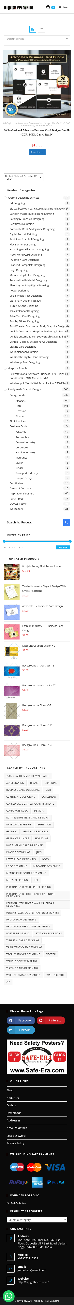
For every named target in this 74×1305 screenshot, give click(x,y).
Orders (11, 1105)
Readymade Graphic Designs (24, 389)
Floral (19, 406)
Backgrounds (17, 395)
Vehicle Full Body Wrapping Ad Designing (33, 341)
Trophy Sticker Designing (24, 321)
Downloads (14, 1113)
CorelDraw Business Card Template (30, 803)
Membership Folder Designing (27, 275)
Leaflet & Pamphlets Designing (27, 265)
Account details (17, 1128)
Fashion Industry (26, 452)
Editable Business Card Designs (27, 817)
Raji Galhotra (18, 1203)
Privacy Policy (15, 1143)
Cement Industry (26, 442)
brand (34, 783)
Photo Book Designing (21, 919)
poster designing (18, 933)
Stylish (19, 462)
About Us (13, 1098)
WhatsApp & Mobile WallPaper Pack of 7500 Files (38, 383)
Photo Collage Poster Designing (28, 926)
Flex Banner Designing (23, 244)
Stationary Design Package (25, 300)
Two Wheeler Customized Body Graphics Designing (39, 326)
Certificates (16, 483)
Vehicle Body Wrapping (21, 961)
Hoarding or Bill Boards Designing (29, 249)
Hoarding (41, 838)
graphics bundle (17, 838)
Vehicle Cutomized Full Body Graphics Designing (38, 336)
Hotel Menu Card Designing (26, 254)
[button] (57, 54)
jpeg (39, 852)
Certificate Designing (22, 224)
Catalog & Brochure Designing (27, 219)
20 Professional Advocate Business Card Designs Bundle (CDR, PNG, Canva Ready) (37, 132)
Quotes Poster (18, 503)
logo (45, 859)
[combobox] (37, 1219)
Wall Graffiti (55, 975)
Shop (10, 1090)
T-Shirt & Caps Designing (24, 306)
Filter (63, 547)
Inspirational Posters (22, 493)
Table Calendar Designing (24, 311)
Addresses (14, 1120)
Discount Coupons (20, 488)
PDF (36, 880)
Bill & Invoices (18, 421)
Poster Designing (19, 290)
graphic (11, 831)
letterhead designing (21, 859)
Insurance (21, 457)
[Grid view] (32, 29)
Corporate (22, 447)
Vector (51, 954)
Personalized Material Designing (28, 280)
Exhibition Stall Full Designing (27, 239)
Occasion (21, 411)
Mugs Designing (17, 880)
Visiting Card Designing (23, 346)
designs (39, 810)
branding (51, 783)
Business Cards (18, 426)
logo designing (16, 866)
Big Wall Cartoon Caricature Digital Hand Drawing (38, 208)
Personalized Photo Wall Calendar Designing (30, 904)
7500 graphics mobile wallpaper (27, 776)
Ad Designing (17, 203)
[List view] (41, 29)
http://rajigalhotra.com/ (33, 1282)
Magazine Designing (46, 866)
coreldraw (48, 796)
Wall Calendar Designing (24, 352)
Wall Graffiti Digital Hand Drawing (29, 357)
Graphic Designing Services (23, 197)
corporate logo (17, 810)
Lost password (16, 1136)
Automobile (22, 437)
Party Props (16, 498)
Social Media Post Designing (26, 295)
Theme (20, 416)
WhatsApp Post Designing (25, 362)
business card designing (23, 789)
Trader (19, 468)
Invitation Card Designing (24, 260)
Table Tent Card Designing (25, 316)
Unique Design (24, 478)
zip (8, 982)
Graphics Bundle (44, 125)
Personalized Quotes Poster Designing (32, 912)
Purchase (37, 152)
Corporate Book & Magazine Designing (32, 229)
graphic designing (35, 831)
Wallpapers (16, 509)
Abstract (20, 400)
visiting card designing (22, 968)
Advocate (21, 432)
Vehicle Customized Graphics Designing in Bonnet (38, 331)
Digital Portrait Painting (23, 234)
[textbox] (37, 1220)
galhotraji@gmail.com (32, 1270)
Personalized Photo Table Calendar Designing (30, 895)
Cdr (48, 789)
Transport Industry (27, 473)
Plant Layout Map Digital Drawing (29, 285)
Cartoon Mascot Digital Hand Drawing (32, 213)
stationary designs (49, 933)
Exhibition (44, 824)
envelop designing (18, 824)
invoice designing (18, 852)
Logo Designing (19, 270)
